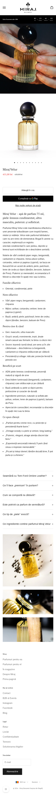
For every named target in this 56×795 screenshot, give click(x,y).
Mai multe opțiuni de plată (28, 205)
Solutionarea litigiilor (13, 747)
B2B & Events (9, 698)
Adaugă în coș (28, 190)
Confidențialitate (11, 737)
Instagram (7, 703)
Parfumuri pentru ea (12, 659)
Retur (5, 727)
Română (35, 782)
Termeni (7, 742)
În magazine (9, 669)
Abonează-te (12, 771)
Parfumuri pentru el (12, 664)
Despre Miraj (9, 674)
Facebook (8, 708)
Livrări (6, 732)
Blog (5, 713)
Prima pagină (9, 679)
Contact (6, 693)
